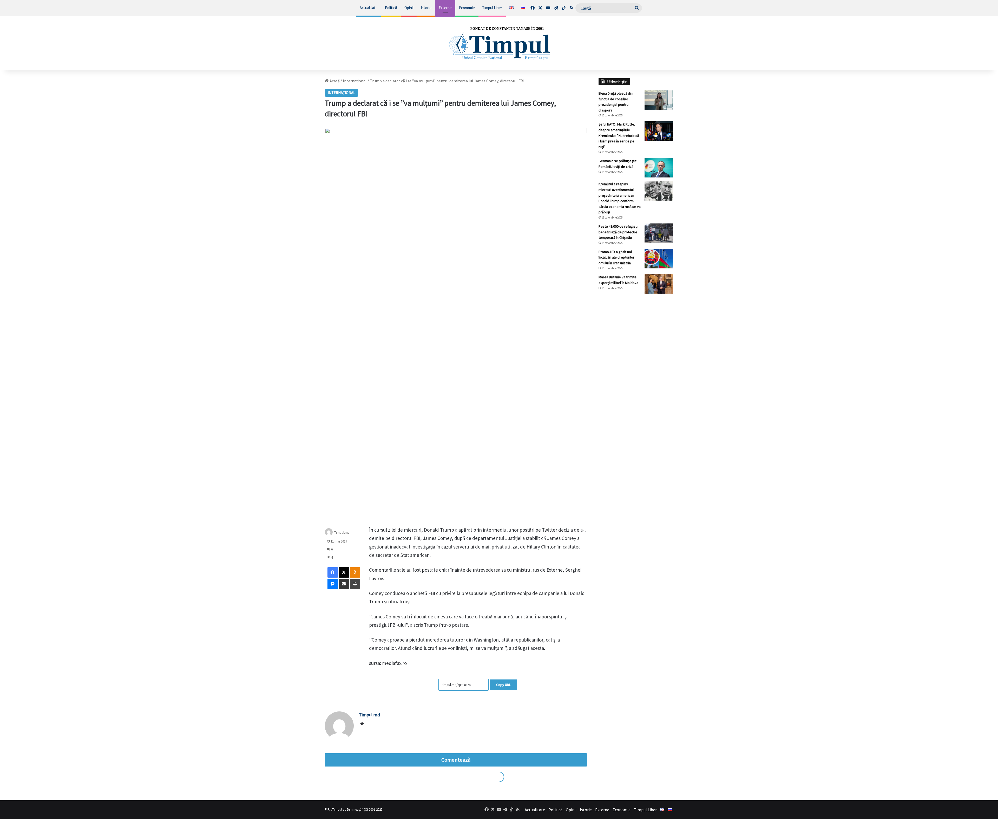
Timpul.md (342, 532)
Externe (445, 7)
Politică (391, 7)
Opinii (408, 7)
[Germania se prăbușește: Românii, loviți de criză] (659, 167)
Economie (467, 7)
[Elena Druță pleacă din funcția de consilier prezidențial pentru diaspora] (659, 100)
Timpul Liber (492, 7)
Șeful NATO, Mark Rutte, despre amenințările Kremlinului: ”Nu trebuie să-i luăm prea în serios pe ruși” (619, 135)
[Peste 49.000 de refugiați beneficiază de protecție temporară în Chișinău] (659, 233)
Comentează (455, 759)
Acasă (334, 80)
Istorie (426, 7)
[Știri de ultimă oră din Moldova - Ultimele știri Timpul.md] (499, 43)
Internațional (355, 80)
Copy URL (503, 684)
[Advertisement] (636, 385)
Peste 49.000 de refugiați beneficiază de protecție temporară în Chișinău (618, 232)
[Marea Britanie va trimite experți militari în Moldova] (659, 284)
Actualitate (369, 7)
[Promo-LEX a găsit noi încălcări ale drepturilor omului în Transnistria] (659, 258)
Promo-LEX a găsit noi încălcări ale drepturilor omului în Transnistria (616, 257)
